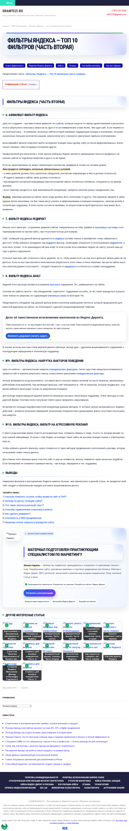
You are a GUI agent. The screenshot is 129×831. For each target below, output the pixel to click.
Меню (9, 2)
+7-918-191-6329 (118, 10)
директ (52, 242)
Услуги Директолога (14, 65)
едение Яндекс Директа (40, 65)
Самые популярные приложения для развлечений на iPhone (33, 759)
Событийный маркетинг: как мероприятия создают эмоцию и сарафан (38, 763)
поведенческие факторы (90, 373)
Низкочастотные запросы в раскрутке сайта (29, 522)
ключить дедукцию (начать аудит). (28, 335)
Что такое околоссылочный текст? (24, 505)
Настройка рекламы (91, 65)
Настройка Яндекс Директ (64, 601)
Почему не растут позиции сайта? (23, 500)
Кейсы (60, 65)
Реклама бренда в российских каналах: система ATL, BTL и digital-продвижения (42, 727)
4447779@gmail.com (116, 14)
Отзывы (72, 65)
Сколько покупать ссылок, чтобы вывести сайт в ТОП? (35, 496)
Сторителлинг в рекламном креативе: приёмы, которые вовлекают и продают (41, 723)
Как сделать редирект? (17, 513)
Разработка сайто (87, 601)
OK (65, 828)
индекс (59, 238)
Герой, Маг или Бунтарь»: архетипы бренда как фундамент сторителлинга (40, 745)
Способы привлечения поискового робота (28, 509)
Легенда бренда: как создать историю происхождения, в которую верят (38, 732)
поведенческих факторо (63, 369)
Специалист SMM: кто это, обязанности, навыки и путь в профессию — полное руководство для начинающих (56, 741)
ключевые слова (57, 295)
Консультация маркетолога (37, 601)
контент (54, 284)
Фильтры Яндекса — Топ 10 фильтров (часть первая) (55, 73)
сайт (58, 123)
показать (32, 84)
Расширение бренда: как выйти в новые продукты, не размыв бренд (37, 750)
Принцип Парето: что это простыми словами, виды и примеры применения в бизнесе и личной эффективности (57, 736)
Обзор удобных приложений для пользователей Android (31, 755)
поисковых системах (106, 227)
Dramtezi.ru (13, 11)
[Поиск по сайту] (19, 2)
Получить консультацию (39, 593)
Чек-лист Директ (113, 65)
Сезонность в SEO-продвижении (23, 518)
